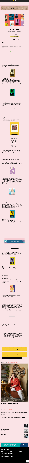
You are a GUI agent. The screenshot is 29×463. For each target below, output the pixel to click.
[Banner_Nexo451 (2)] (14, 241)
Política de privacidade (17, 459)
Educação (12, 36)
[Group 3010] (14, 354)
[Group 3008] (14, 349)
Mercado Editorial (16, 36)
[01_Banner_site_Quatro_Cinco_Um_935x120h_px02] (14, 8)
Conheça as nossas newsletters (7, 453)
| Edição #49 (15, 34)
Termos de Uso (11, 459)
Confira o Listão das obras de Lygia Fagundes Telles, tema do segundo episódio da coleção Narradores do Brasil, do (11, 343)
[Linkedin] (12, 456)
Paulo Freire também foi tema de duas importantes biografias (10, 279)
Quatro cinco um (5, 3)
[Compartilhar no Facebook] (14, 39)
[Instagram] (8, 456)
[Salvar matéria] (17, 39)
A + (11, 39)
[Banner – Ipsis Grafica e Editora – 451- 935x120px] (14, 445)
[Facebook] (11, 456)
